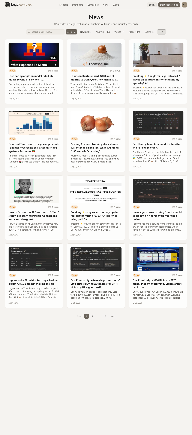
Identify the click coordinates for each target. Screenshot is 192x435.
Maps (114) (134, 31)
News (105, 4)
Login (152, 4)
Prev (79, 316)
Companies (93, 4)
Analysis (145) (103, 31)
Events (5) (149, 31)
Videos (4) (119, 31)
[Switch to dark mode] (184, 4)
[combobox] (45, 31)
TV (161, 31)
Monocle (63, 4)
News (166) (85, 31)
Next (113, 316)
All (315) (71, 31)
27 (105, 316)
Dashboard (77, 4)
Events (116, 4)
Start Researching (169, 4)
